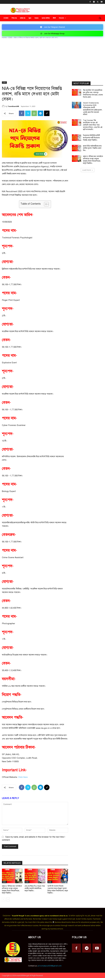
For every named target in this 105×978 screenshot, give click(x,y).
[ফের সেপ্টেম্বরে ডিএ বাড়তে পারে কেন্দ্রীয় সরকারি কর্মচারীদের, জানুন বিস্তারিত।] (35, 876)
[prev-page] (3, 899)
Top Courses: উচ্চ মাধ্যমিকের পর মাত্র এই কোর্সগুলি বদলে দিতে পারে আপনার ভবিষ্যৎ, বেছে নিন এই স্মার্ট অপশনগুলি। (92, 124)
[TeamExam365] (3, 106)
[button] (100, 18)
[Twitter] (97, 2)
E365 (10, 37)
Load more (86, 170)
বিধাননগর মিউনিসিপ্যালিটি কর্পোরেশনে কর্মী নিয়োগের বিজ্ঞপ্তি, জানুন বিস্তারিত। (91, 137)
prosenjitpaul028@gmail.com (50, 965)
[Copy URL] (46, 113)
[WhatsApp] (34, 113)
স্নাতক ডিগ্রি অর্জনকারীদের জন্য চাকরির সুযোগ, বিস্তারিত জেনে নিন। (92, 148)
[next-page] (8, 899)
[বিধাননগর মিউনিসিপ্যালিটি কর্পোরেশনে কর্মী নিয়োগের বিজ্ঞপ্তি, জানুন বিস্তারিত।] (76, 137)
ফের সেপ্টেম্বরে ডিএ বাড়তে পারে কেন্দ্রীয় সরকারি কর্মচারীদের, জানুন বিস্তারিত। (35, 888)
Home (4, 37)
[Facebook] (90, 2)
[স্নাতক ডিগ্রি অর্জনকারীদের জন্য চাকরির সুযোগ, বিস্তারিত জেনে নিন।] (76, 148)
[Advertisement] (52, 61)
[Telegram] (94, 2)
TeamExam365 (13, 106)
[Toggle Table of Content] (45, 204)
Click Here (23, 777)
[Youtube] (101, 2)
